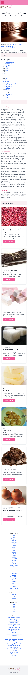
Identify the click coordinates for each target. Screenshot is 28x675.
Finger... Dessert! (12, 44)
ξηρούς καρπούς (14, 576)
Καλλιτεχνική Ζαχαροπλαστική (14, 634)
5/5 (14, 611)
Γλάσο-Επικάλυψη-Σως (14, 627)
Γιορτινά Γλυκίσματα (14, 626)
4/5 (14, 609)
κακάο (14, 547)
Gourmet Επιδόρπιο (14, 621)
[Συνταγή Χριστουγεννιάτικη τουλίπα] (14, 456)
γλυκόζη (7, 97)
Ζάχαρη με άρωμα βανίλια (10, 270)
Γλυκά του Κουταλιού (14, 629)
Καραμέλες (14, 635)
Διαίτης (14, 655)
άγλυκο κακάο (8, 63)
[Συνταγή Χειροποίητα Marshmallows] (14, 296)
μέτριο (14, 596)
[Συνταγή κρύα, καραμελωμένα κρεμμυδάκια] (14, 495)
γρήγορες (14, 575)
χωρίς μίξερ (14, 573)
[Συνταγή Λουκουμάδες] (14, 416)
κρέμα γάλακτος (12, 228)
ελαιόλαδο (10, 507)
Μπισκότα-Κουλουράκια (14, 617)
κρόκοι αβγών (6, 81)
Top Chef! (12, 48)
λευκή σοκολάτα (14, 580)
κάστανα (14, 585)
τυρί (4, 228)
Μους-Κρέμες (14, 642)
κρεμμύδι (5, 507)
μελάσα (14, 586)
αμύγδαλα (14, 544)
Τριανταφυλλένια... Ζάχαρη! (11, 349)
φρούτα (21, 228)
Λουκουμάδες (7, 430)
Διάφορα (10, 46)
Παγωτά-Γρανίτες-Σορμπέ (14, 644)
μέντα (4, 308)
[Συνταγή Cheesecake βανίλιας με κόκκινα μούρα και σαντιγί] (14, 216)
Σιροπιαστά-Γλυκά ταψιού (14, 649)
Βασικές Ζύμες (14, 622)
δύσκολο (14, 598)
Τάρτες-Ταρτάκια (14, 652)
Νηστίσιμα (14, 653)
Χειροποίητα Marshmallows (11, 310)
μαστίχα (14, 583)
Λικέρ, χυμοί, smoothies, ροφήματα (14, 639)
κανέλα (14, 557)
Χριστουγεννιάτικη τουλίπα (11, 470)
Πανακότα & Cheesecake (14, 645)
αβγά (4, 73)
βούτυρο (8, 65)
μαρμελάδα (14, 558)
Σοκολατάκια (14, 650)
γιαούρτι (14, 555)
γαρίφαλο (5, 508)
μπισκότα (14, 563)
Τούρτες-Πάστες (14, 647)
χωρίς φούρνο (14, 588)
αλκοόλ (8, 308)
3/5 (14, 608)
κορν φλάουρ (8, 84)
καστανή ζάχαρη (16, 507)
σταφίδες (14, 560)
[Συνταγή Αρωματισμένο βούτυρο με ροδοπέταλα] (14, 375)
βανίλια (7, 89)
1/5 (14, 604)
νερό (7, 68)
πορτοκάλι (14, 542)
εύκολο (14, 594)
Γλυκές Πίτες (14, 631)
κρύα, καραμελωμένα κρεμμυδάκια (13, 510)
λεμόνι (17, 228)
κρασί (9, 508)
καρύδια (14, 552)
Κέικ (14, 637)
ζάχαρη (7, 70)
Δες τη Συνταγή (9, 241)
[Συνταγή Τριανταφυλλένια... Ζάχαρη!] (14, 335)
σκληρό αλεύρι (10, 62)
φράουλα (14, 553)
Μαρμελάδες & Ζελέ (14, 640)
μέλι (4, 428)
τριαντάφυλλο (6, 347)
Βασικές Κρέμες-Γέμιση (14, 624)
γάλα (7, 67)
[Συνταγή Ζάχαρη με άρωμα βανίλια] (14, 257)
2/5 (14, 606)
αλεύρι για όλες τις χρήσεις (12, 83)
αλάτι (7, 72)
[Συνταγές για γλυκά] (9, 7)
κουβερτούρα (9, 86)
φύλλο (14, 567)
